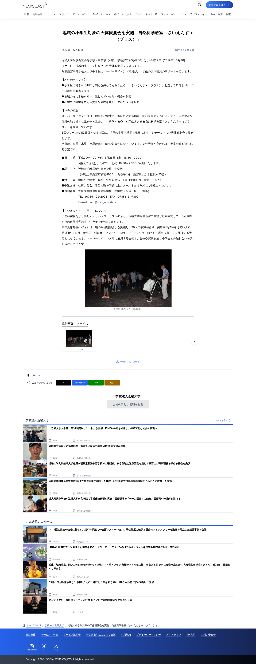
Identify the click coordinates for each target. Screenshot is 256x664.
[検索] (199, 4)
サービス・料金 (49, 634)
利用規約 (126, 634)
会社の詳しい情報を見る (128, 404)
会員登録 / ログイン (219, 4)
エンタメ (51, 14)
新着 (26, 14)
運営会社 (30, 634)
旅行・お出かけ (122, 14)
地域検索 (37, 14)
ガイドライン (173, 634)
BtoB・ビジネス (102, 14)
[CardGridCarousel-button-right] (194, 341)
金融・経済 (217, 14)
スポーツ (64, 14)
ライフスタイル (198, 14)
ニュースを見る (220, 420)
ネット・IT (151, 14)
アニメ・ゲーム (81, 14)
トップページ (33, 625)
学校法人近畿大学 (184, 50)
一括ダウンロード (130, 361)
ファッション (168, 14)
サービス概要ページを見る (230, 656)
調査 (228, 14)
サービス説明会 (72, 634)
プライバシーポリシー (148, 634)
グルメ (138, 14)
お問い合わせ (208, 634)
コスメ (183, 14)
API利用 (191, 634)
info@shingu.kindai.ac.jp (105, 202)
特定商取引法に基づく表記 (100, 634)
